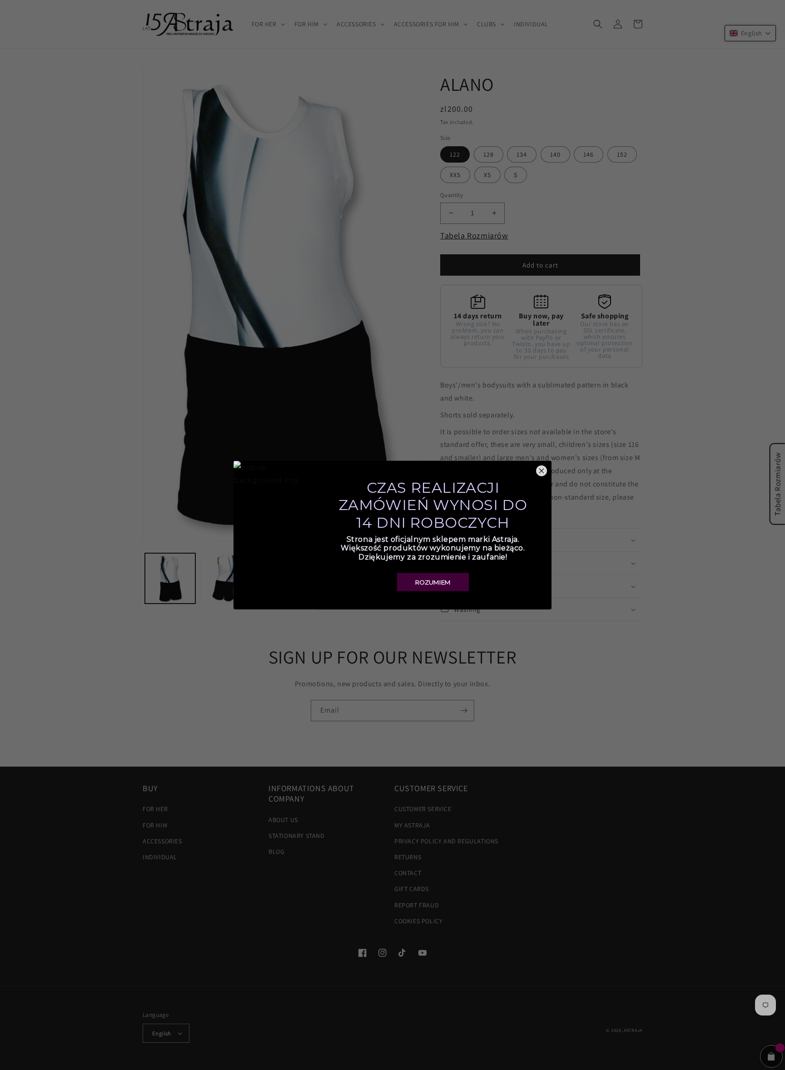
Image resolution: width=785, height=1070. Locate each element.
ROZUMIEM (433, 581)
